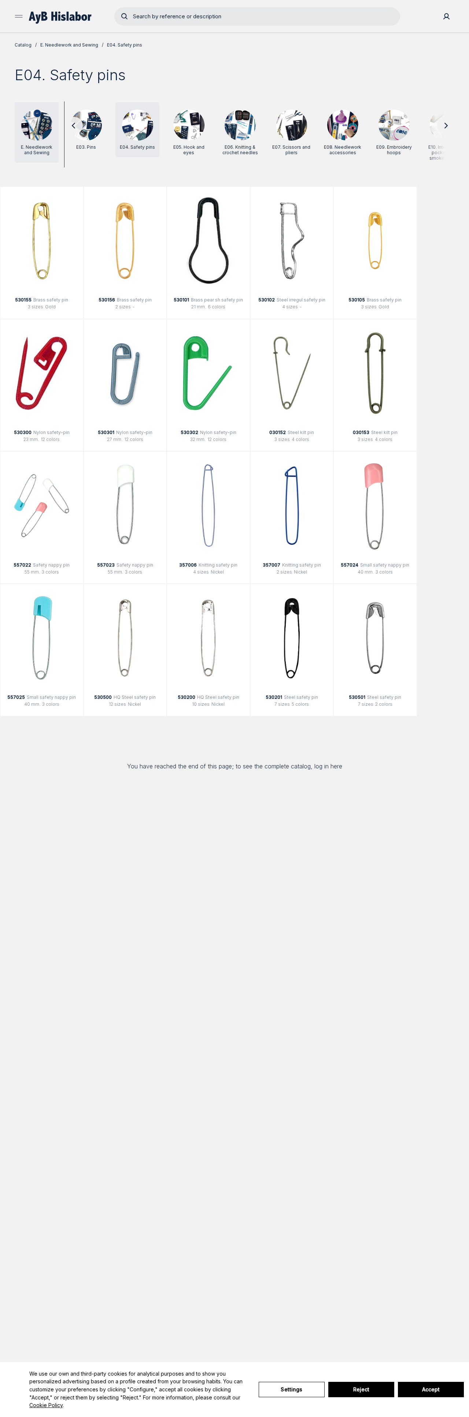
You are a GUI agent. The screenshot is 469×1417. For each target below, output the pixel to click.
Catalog (23, 45)
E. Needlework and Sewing (69, 45)
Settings (291, 1389)
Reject (361, 1389)
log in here (328, 766)
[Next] (445, 125)
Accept (431, 1389)
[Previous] (74, 125)
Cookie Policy (46, 1405)
